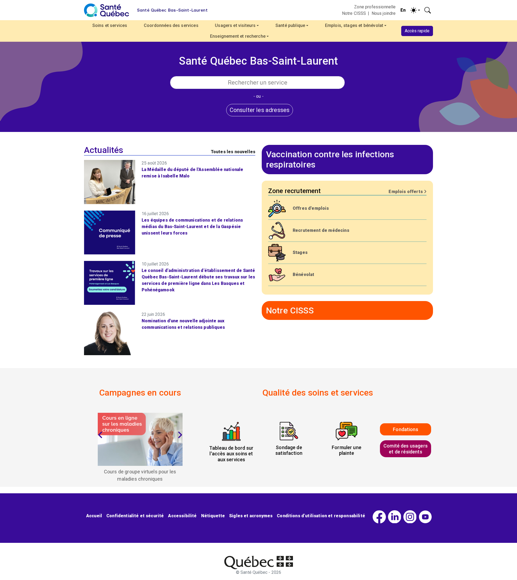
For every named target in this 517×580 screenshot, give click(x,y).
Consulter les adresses (260, 110)
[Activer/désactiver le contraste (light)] (415, 10)
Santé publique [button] (290, 25)
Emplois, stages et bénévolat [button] (354, 25)
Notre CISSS (354, 13)
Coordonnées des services (171, 25)
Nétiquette (213, 515)
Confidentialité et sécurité (135, 515)
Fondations (405, 429)
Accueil (94, 515)
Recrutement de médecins (321, 230)
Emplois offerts (406, 191)
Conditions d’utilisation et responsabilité (321, 515)
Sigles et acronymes (251, 515)
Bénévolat (303, 274)
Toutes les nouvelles (233, 151)
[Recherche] (427, 10)
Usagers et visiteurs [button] (235, 25)
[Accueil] (106, 10)
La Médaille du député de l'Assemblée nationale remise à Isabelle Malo (192, 173)
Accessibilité (182, 515)
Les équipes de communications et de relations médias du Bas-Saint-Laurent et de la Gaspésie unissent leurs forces (192, 227)
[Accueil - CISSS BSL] (258, 562)
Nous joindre (384, 13)
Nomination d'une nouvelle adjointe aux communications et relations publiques (183, 324)
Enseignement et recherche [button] (238, 36)
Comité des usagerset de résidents (405, 449)
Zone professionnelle (375, 6)
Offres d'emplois (311, 208)
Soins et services (109, 25)
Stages (300, 252)
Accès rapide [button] (417, 30)
